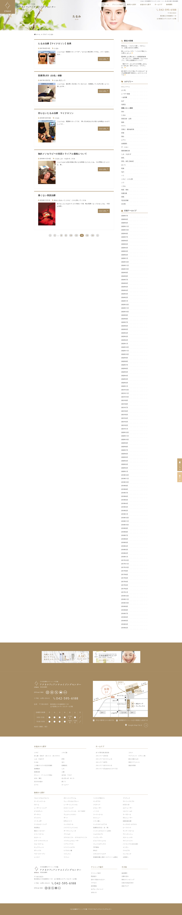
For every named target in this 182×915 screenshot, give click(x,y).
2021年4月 (124, 418)
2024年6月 (124, 283)
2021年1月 (124, 429)
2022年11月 (125, 351)
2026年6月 (124, 219)
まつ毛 (123, 90)
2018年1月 (124, 557)
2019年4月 (124, 503)
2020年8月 (124, 447)
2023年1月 (124, 343)
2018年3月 (124, 549)
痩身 (122, 122)
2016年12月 (125, 596)
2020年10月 (125, 439)
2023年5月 (124, 329)
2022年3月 (124, 379)
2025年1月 (124, 258)
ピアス (123, 140)
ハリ (63, 200)
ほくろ (123, 165)
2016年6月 (124, 617)
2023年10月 (125, 312)
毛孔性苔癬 (124, 200)
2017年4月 (124, 581)
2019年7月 (124, 493)
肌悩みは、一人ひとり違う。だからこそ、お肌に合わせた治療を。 (133, 47)
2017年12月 (125, 560)
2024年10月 (125, 269)
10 (71, 235)
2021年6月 (124, 411)
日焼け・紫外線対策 (127, 129)
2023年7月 (124, 322)
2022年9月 (124, 358)
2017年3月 (124, 585)
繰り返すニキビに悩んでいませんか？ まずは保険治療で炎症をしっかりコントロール (134, 73)
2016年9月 (124, 606)
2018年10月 (125, 525)
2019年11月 (125, 478)
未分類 (123, 204)
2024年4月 (124, 290)
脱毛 (122, 158)
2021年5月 (124, 414)
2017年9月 (124, 571)
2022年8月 (124, 361)
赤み (55, 200)
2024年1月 (124, 301)
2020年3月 (124, 464)
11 (76, 235)
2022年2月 (124, 383)
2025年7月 (124, 237)
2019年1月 (124, 514)
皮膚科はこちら (180, 465)
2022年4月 (124, 375)
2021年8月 (124, 404)
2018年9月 (124, 528)
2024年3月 (124, 294)
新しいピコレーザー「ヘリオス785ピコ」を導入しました (134, 52)
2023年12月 (125, 304)
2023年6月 (124, 326)
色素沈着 (124, 193)
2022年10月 (125, 354)
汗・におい (124, 147)
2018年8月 (124, 532)
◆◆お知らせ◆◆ (127, 108)
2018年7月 (124, 535)
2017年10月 (125, 567)
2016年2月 (124, 628)
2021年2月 (124, 425)
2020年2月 (124, 468)
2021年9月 (124, 400)
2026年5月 (124, 223)
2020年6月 (124, 454)
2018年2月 (124, 553)
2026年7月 (124, 216)
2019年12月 (125, 475)
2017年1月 (124, 592)
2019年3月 (124, 507)
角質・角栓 (124, 190)
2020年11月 (125, 436)
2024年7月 (124, 280)
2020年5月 (124, 457)
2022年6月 (124, 368)
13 (87, 235)
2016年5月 (124, 620)
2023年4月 (124, 333)
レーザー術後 (126, 94)
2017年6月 (124, 574)
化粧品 (123, 104)
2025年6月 (124, 241)
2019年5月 (124, 500)
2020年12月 (125, 432)
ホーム (106, 4)
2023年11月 (125, 308)
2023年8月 (124, 319)
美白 (122, 136)
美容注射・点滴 (126, 119)
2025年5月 (124, 244)
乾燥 (122, 168)
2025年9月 (124, 233)
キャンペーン (125, 87)
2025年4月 (124, 248)
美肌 (122, 197)
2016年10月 (125, 603)
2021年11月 (125, 393)
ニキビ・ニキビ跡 (72, 200)
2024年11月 (125, 265)
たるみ (56, 48)
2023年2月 (124, 340)
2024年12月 (125, 262)
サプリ (123, 126)
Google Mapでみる (135, 725)
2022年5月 (124, 372)
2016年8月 (124, 610)
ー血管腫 (124, 97)
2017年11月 (125, 564)
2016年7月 (124, 613)
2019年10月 (125, 482)
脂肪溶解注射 (125, 151)
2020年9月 (124, 443)
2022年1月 (124, 386)
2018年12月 (125, 518)
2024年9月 (124, 272)
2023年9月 (124, 315)
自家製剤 (124, 143)
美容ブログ (180, 477)
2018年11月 (125, 521)
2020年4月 (124, 461)
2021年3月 (124, 422)
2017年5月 (124, 578)
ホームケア (158, 4)
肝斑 (122, 133)
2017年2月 (124, 589)
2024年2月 (124, 297)
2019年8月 (124, 489)
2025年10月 (125, 230)
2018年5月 (124, 542)
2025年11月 (125, 226)
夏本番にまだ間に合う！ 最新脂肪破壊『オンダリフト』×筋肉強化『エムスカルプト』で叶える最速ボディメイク (134, 58)
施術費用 (169, 4)
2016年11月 (125, 599)
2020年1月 (124, 471)
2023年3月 (124, 336)
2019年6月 (124, 496)
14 (92, 235)
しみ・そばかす (65, 158)
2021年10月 (125, 397)
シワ (63, 80)
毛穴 (60, 80)
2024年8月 (124, 276)
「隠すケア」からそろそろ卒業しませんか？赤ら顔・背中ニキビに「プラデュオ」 (134, 65)
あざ (122, 101)
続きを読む (103, 59)
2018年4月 (124, 546)
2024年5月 (124, 287)
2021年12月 (125, 390)
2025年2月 (124, 255)
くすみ (73, 158)
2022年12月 (125, 347)
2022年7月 (124, 365)
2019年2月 (124, 510)
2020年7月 (124, 450)
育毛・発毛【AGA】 (127, 161)
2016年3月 (124, 624)
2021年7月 (124, 407)
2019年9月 (124, 486)
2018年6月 (124, 539)
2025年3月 (124, 251)
